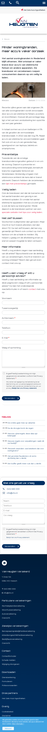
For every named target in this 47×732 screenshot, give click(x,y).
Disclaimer (6, 716)
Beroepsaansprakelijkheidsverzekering (18, 631)
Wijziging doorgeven (10, 664)
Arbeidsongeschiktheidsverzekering (17, 635)
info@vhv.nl (12, 493)
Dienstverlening (8, 677)
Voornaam (7, 298)
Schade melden (8, 660)
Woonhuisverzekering (11, 610)
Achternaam (8, 318)
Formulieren (7, 681)
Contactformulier (9, 656)
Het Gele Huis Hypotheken (34, 10)
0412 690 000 (13, 489)
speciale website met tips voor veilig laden (22, 212)
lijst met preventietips (16, 183)
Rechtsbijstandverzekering (13, 606)
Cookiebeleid (7, 712)
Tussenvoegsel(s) (10, 308)
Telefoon (6, 328)
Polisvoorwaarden (9, 685)
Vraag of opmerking (11, 347)
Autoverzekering (9, 614)
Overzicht (6, 618)
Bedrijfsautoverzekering (12, 639)
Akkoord (8, 728)
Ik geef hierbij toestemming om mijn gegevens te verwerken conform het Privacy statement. (24, 376)
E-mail (5, 338)
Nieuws (6, 39)
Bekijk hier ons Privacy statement (24, 388)
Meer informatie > (18, 724)
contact (32, 289)
